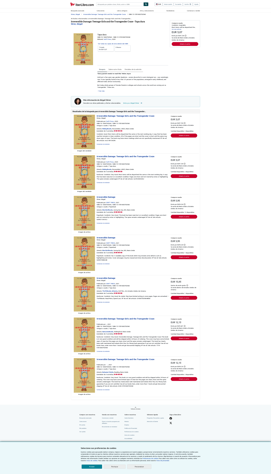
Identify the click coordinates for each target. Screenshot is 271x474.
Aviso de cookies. (92, 460)
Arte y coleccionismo (147, 11)
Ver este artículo (176, 29)
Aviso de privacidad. (162, 460)
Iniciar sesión (168, 4)
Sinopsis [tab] (102, 69)
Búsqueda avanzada (77, 11)
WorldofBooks (107, 210)
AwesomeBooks (107, 331)
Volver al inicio (135, 409)
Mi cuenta (82, 425)
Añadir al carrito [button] (185, 44)
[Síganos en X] (170, 423)
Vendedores (170, 11)
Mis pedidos (82, 428)
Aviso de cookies (129, 435)
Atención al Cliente (152, 421)
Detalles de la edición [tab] (133, 69)
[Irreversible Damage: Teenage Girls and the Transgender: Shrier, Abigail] (84, 148)
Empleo (126, 425)
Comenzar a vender (193, 11)
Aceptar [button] (92, 467)
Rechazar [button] (114, 467)
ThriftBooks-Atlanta (110, 291)
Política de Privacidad (130, 428)
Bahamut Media (107, 372)
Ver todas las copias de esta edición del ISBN (113, 44)
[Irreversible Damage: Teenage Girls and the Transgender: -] (84, 351)
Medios (126, 421)
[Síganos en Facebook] (170, 419)
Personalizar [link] (139, 467)
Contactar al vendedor (103, 144)
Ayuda (196, 4)
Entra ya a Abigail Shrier (131, 103)
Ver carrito (82, 431)
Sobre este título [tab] (115, 69)
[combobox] (120, 4)
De (103, 48)
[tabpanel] (132, 82)
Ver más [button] (102, 91)
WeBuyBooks (107, 129)
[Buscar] (146, 4)
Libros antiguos (122, 11)
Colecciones (100, 11)
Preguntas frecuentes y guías (155, 418)
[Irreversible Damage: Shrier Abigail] (84, 230)
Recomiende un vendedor (109, 426)
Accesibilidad (128, 438)
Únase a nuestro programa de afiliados (111, 422)
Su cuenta (178, 4)
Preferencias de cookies (150, 458)
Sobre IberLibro (128, 418)
